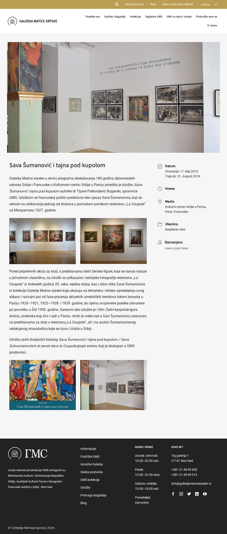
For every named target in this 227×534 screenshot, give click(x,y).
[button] (117, 4)
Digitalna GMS (153, 17)
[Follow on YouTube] (205, 494)
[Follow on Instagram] (181, 494)
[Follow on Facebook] (173, 494)
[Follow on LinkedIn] (197, 494)
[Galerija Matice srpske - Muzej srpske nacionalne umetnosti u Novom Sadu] (34, 21)
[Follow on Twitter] (189, 494)
